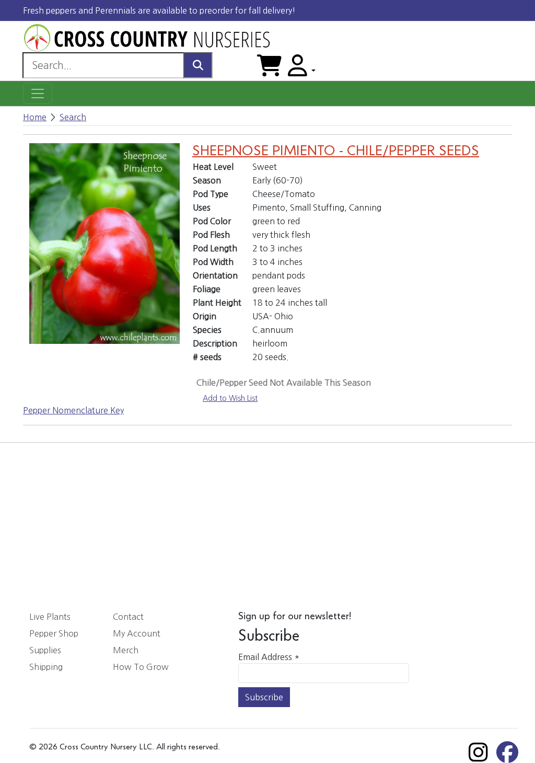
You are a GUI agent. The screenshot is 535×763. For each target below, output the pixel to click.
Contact (128, 616)
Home (34, 117)
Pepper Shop (53, 633)
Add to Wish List (230, 398)
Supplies (45, 650)
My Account (136, 633)
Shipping (46, 667)
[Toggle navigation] (37, 93)
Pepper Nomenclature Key (73, 410)
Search (73, 117)
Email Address (268, 657)
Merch (125, 650)
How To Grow (141, 667)
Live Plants (50, 616)
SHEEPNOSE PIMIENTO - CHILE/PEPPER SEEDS (335, 151)
